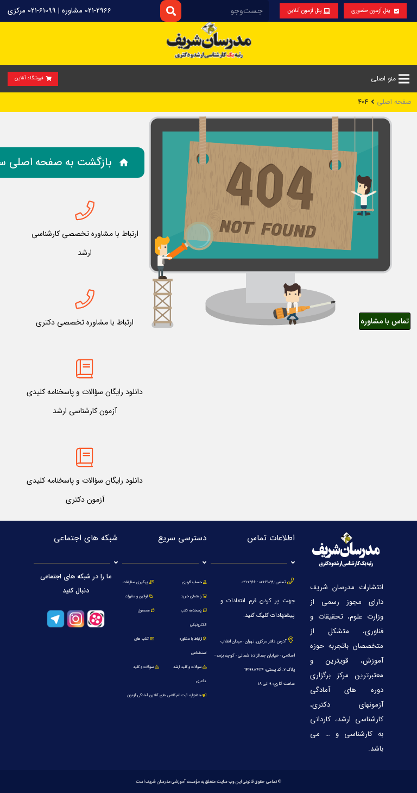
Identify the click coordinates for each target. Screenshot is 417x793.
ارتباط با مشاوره (190, 638)
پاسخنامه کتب (191, 610)
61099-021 (266, 582)
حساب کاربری (192, 582)
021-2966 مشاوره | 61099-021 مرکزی (59, 10)
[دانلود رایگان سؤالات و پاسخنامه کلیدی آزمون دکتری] (84, 457)
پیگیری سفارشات (135, 582)
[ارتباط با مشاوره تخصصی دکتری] (84, 299)
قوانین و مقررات (136, 596)
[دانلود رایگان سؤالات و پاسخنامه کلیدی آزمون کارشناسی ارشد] (84, 369)
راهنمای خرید (191, 596)
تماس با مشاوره (385, 321)
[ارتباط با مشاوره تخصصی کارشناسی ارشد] (84, 211)
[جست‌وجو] (170, 10)
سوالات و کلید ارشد (187, 667)
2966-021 (249, 582)
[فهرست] (404, 78)
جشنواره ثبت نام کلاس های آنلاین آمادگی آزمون (164, 695)
